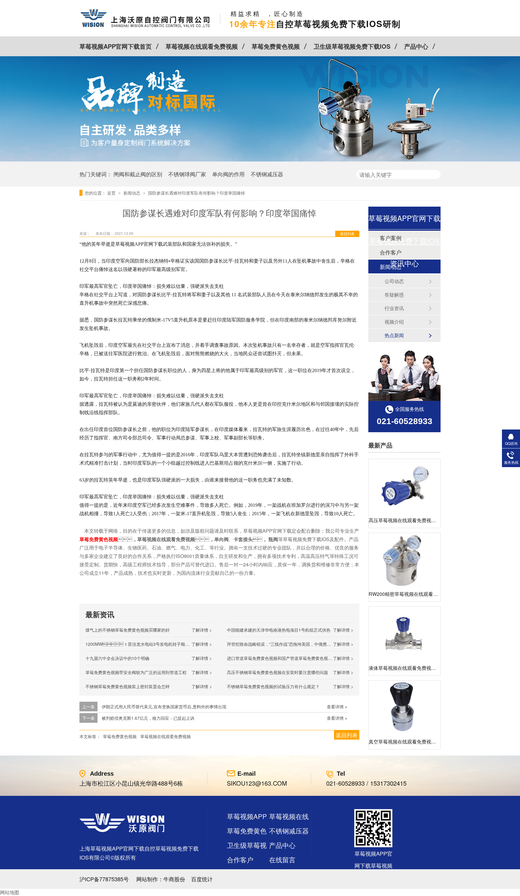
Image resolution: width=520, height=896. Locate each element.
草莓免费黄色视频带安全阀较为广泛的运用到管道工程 (136, 672)
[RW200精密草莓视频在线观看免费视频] (404, 560)
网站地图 (9, 892)
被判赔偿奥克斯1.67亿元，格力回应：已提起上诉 (148, 718)
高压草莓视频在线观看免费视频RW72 (409, 520)
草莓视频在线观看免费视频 (202, 46)
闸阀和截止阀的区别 (137, 174)
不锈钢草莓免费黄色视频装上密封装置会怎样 (127, 686)
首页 (112, 193)
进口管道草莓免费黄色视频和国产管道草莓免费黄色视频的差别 (286, 658)
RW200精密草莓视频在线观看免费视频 (410, 593)
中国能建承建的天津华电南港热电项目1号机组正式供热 (278, 630)
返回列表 (347, 233)
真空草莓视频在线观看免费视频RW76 (409, 741)
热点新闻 (394, 335)
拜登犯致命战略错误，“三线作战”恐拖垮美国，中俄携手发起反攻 (287, 644)
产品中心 (416, 46)
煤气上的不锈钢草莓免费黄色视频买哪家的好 (127, 630)
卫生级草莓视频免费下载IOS (352, 46)
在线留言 (282, 859)
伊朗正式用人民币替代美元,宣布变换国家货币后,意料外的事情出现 (164, 707)
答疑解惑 (394, 294)
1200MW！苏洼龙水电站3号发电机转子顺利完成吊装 (145, 644)
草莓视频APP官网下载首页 (115, 46)
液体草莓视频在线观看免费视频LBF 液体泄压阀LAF (424, 667)
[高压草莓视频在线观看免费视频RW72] (404, 486)
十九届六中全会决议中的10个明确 (117, 658)
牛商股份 (174, 879)
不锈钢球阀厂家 (187, 174)
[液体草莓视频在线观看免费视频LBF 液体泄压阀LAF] (404, 633)
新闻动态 (132, 193)
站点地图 (240, 874)
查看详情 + (337, 707)
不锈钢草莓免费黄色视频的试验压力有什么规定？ (273, 686)
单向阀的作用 (228, 174)
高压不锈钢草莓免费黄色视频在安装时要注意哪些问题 (277, 672)
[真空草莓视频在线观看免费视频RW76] (404, 707)
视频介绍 (394, 321)
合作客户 (240, 859)
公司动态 (394, 281)
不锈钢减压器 (267, 174)
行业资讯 (394, 308)
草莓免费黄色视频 (276, 46)
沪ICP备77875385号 (104, 879)
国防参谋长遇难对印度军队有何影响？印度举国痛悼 (196, 193)
